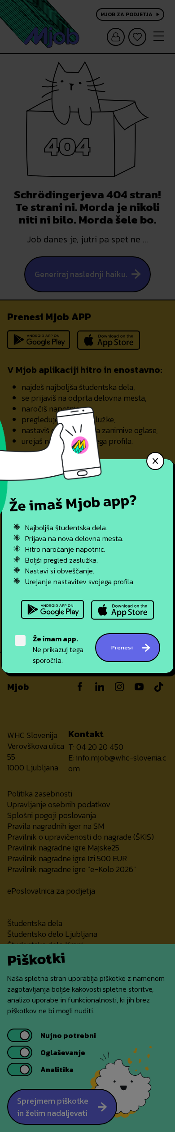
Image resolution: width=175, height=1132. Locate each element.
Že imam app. (55, 638)
